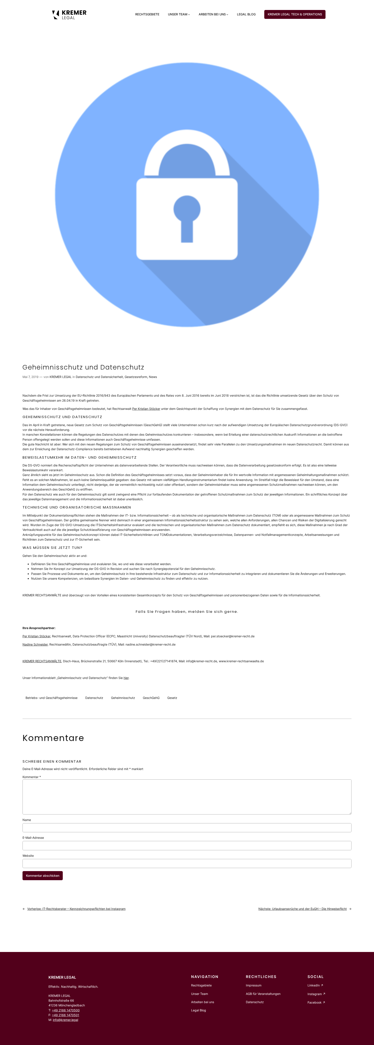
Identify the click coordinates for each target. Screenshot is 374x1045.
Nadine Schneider (35, 644)
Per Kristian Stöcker (146, 408)
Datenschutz (94, 698)
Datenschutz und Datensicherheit (99, 377)
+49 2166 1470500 (66, 1010)
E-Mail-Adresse (33, 837)
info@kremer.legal (65, 1020)
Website (28, 855)
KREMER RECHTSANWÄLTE (42, 661)
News (153, 377)
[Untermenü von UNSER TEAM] (189, 14)
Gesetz (172, 698)
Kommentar (32, 777)
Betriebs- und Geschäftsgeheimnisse (51, 698)
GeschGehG (151, 698)
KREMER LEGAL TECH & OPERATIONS (295, 14)
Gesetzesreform (136, 377)
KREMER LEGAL (61, 377)
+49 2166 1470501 (65, 1015)
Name (27, 820)
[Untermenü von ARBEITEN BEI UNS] (227, 14)
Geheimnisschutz (123, 698)
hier (126, 678)
